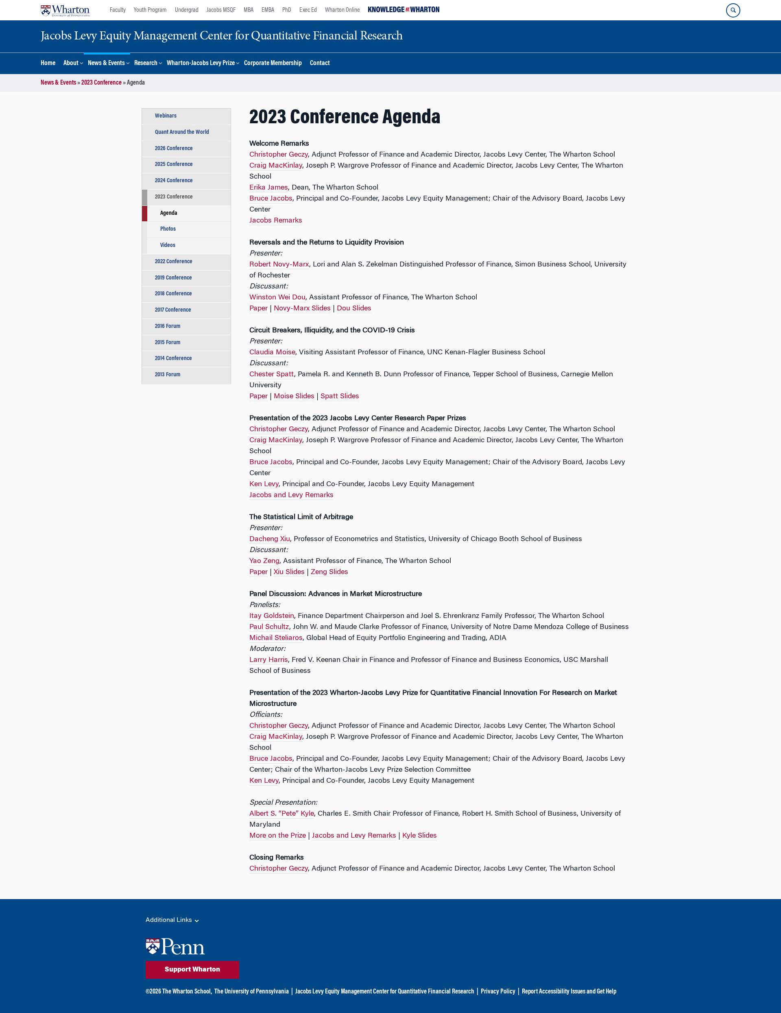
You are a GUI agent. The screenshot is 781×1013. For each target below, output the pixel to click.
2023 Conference (101, 83)
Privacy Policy (498, 992)
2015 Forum (168, 343)
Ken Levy (264, 484)
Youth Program (150, 10)
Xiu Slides (289, 572)
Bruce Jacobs (270, 199)
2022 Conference (173, 262)
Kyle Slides (419, 836)
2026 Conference (174, 149)
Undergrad (187, 10)
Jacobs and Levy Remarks (291, 495)
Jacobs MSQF (221, 10)
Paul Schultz (269, 627)
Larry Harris (268, 660)
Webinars (166, 116)
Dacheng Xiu (269, 539)
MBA (248, 10)
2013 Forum (168, 375)
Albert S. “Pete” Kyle (281, 814)
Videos (167, 245)
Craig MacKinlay (275, 166)
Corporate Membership (273, 63)
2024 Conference (174, 181)
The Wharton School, (187, 992)
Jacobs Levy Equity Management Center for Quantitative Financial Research (384, 992)
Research (145, 63)
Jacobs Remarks (275, 221)
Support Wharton (192, 970)
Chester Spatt (271, 374)
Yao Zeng (264, 561)
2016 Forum (168, 326)
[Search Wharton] (733, 10)
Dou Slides (354, 308)
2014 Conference (173, 359)
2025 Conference (174, 165)
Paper (258, 308)
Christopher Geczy (278, 155)
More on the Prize (277, 836)
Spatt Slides (340, 396)
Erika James (268, 188)
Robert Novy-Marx (279, 265)
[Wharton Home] (65, 10)
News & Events (106, 63)
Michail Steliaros (276, 638)
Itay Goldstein (271, 616)
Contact (320, 63)
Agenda (168, 213)
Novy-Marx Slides (302, 308)
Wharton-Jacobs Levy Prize (201, 63)
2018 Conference (173, 294)
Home (48, 63)
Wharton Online (342, 10)
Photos (168, 229)
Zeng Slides (329, 572)
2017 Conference (173, 310)
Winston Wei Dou (277, 297)
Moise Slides (294, 396)
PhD (286, 10)
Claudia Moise (272, 352)
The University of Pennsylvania (251, 992)
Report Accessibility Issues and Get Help (569, 992)
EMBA (268, 10)
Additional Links (170, 920)
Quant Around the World (182, 132)
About (71, 63)
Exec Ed (308, 10)
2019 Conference (173, 278)
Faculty (118, 10)
